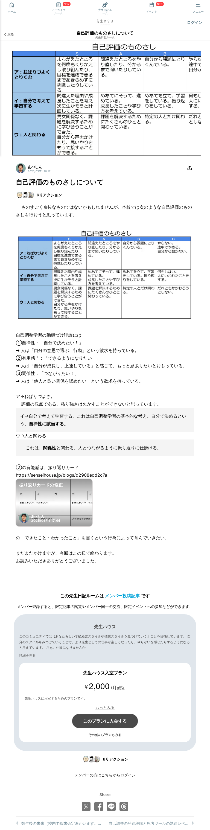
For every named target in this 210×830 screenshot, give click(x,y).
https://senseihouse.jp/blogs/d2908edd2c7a (61, 475)
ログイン (194, 22)
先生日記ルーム (105, 37)
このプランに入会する (105, 721)
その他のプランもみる (105, 735)
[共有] (189, 168)
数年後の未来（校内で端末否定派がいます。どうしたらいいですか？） (63, 823)
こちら (107, 775)
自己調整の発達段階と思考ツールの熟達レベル (149, 823)
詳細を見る (27, 655)
